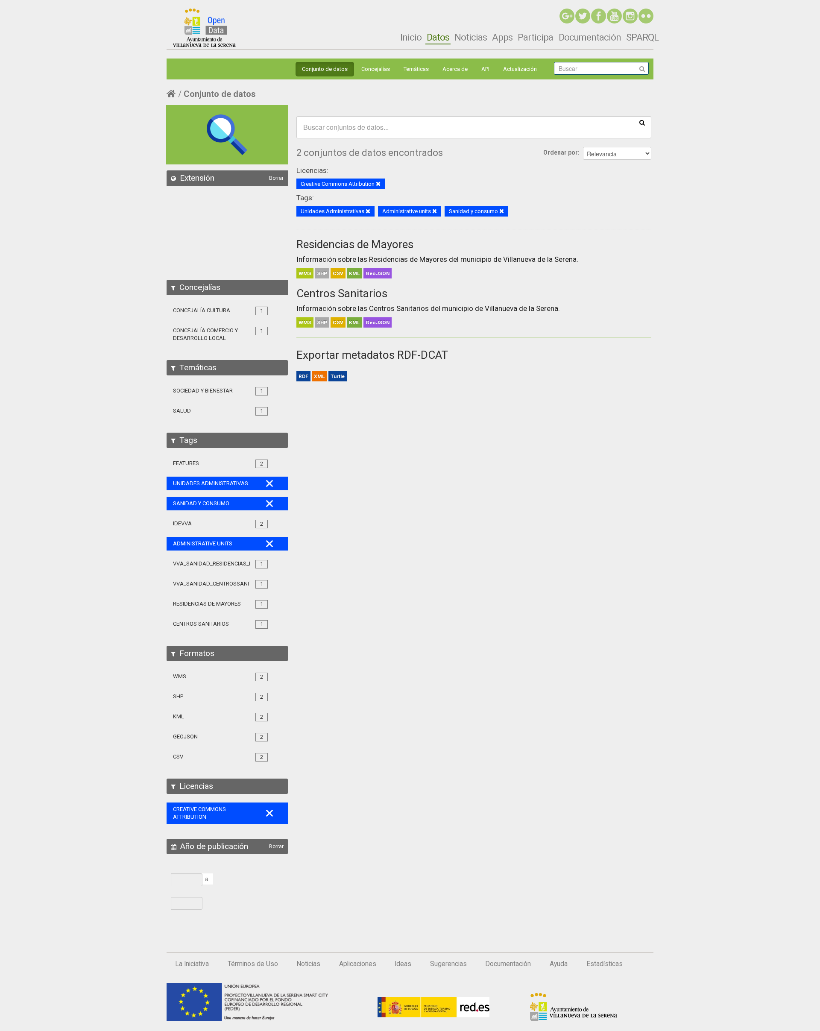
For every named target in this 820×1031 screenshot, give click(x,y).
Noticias (470, 37)
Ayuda (559, 964)
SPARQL (642, 37)
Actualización (520, 69)
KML (354, 273)
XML (319, 376)
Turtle (338, 376)
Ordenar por (560, 152)
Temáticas (416, 69)
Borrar (276, 178)
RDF (303, 376)
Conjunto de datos (325, 69)
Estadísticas (604, 964)
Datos (438, 37)
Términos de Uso (253, 964)
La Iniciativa (192, 964)
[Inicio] (204, 28)
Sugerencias (448, 964)
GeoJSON (378, 273)
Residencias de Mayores (354, 244)
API (485, 69)
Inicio (411, 37)
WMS (305, 273)
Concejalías (375, 69)
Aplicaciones (357, 964)
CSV (338, 273)
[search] (642, 122)
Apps (502, 37)
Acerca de (455, 69)
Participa (535, 37)
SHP (322, 273)
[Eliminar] (378, 184)
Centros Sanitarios (341, 293)
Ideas (403, 964)
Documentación (590, 37)
